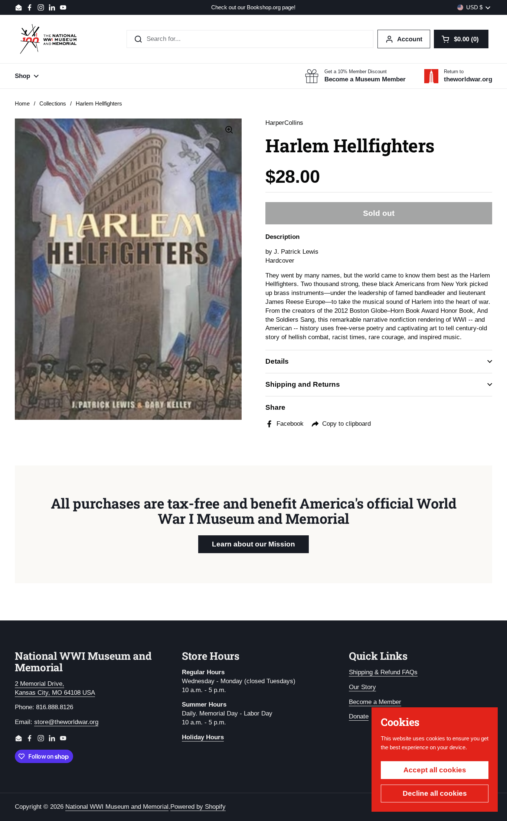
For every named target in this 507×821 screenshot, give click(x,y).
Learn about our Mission (253, 544)
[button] (461, 39)
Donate (359, 716)
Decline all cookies (435, 793)
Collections (52, 104)
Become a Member (375, 701)
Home (22, 104)
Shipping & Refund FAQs (383, 672)
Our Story (362, 687)
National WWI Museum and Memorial (117, 806)
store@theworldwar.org (66, 722)
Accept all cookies (434, 770)
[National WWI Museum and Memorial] (48, 39)
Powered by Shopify (198, 806)
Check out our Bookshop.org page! (253, 7)
